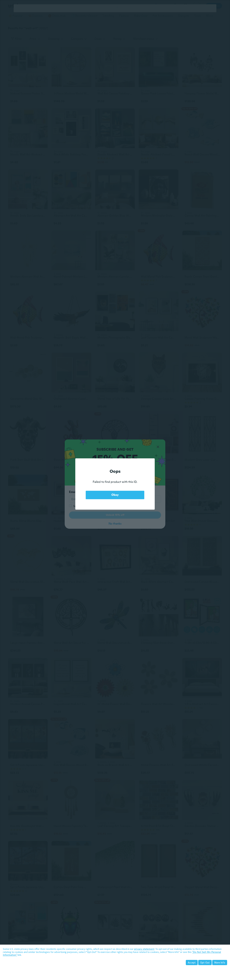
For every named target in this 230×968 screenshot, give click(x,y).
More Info (219, 962)
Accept (192, 962)
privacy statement (144, 949)
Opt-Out (205, 962)
